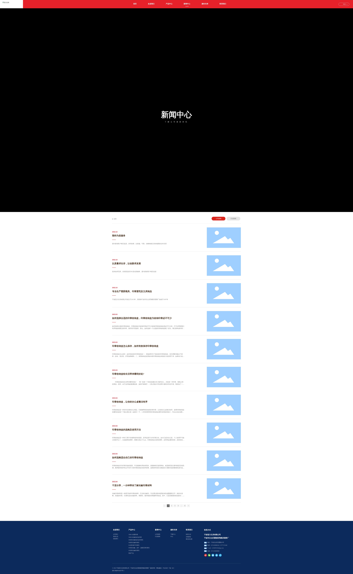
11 (184, 505)
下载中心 (173, 534)
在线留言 (188, 536)
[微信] (209, 555)
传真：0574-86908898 (213, 551)
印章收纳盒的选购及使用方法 (126, 429)
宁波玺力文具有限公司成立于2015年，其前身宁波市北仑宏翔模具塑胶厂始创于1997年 (140, 299)
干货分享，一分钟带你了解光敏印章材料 (132, 485)
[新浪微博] (205, 555)
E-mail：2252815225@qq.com (215, 548)
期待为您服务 (118, 235)
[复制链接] (220, 555)
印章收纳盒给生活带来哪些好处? (128, 374)
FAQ (171, 536)
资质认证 (115, 536)
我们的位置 (189, 539)
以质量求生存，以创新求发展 (126, 263)
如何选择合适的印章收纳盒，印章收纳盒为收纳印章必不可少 (142, 318)
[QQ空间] (216, 555)
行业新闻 (157, 536)
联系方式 (188, 534)
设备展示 (115, 538)
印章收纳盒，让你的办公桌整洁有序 (129, 402)
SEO (173, 568)
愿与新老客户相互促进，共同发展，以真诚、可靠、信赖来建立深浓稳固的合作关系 (139, 243)
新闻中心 (176, 114)
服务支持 (173, 530)
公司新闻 (157, 534)
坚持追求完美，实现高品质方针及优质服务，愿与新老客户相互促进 (134, 271)
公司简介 (115, 534)
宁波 (170, 568)
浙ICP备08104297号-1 (118, 570)
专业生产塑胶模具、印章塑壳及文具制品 (132, 291)
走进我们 (116, 530)
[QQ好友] (213, 555)
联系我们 (189, 530)
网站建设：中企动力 (162, 568)
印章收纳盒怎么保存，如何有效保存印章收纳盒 (135, 346)
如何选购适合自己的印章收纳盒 (127, 457)
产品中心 (132, 530)
